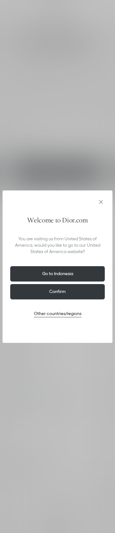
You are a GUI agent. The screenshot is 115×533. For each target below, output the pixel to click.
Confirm (57, 291)
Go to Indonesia (57, 273)
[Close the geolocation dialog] (101, 202)
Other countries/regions (57, 313)
